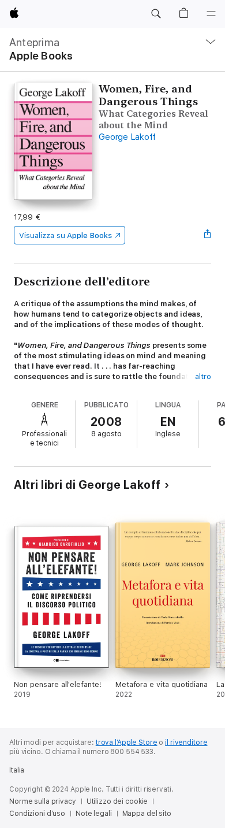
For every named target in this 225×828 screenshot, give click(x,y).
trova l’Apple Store (127, 742)
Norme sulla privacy (42, 801)
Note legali (94, 814)
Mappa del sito (146, 814)
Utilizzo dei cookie (117, 801)
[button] (156, 14)
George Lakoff (127, 137)
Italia (16, 770)
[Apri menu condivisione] (207, 235)
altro (203, 376)
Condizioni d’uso (37, 814)
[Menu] (211, 14)
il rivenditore (186, 742)
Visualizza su (65, 235)
